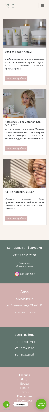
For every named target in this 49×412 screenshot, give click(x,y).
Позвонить (24, 263)
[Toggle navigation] (42, 5)
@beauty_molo (27, 273)
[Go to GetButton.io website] (6, 409)
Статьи (24, 392)
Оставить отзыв (24, 266)
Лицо (24, 379)
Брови (24, 383)
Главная (24, 375)
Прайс (24, 388)
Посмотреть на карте (25, 312)
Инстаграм (24, 396)
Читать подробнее (16, 78)
